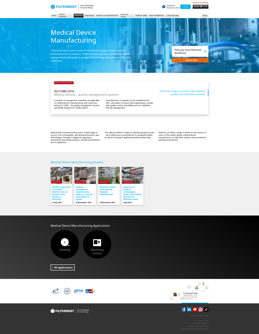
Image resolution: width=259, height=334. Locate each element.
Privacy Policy (203, 320)
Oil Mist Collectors (63, 15)
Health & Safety (141, 15)
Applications (89, 15)
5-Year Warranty (172, 15)
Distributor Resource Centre (173, 7)
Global (196, 6)
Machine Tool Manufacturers (107, 15)
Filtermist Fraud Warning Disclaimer (194, 329)
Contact (185, 7)
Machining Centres (97, 251)
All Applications (63, 267)
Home (54, 15)
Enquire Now (191, 60)
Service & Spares (124, 15)
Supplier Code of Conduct (198, 326)
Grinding (64, 250)
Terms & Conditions (200, 323)
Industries (79, 15)
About (205, 15)
